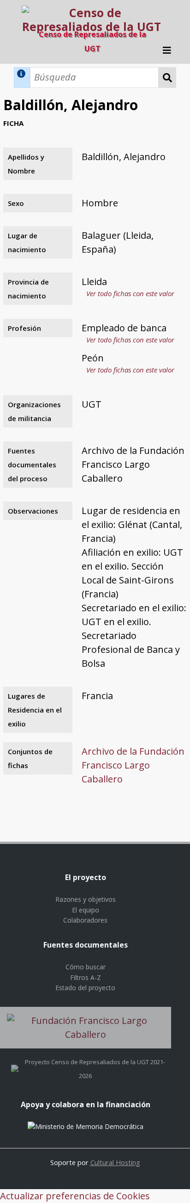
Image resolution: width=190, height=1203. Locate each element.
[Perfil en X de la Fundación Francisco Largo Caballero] (15, 1062)
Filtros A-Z (85, 977)
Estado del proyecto (85, 987)
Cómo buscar (85, 966)
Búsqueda (167, 77)
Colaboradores (85, 920)
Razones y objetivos (85, 899)
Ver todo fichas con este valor (130, 293)
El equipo (85, 909)
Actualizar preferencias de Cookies (75, 1196)
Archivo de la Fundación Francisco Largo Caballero (133, 765)
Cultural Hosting (115, 1162)
